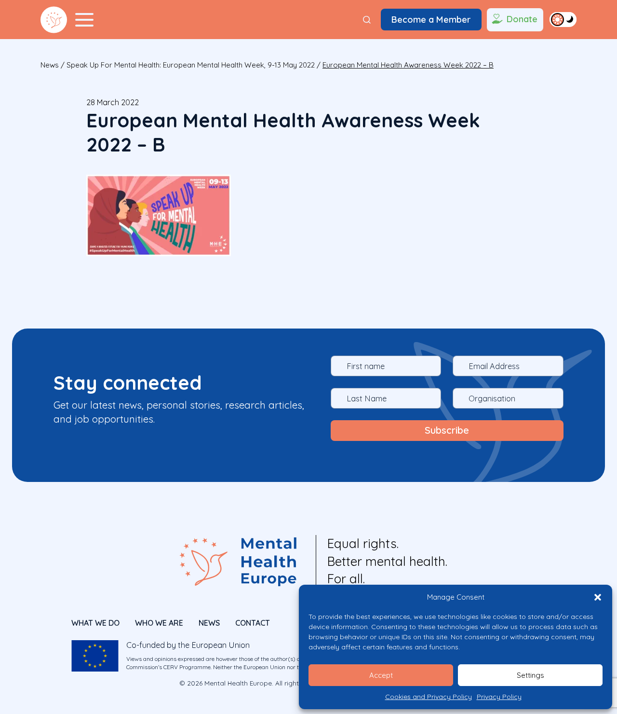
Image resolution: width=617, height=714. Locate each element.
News (49, 64)
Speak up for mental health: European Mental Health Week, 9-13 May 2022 (191, 64)
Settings (530, 675)
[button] (598, 597)
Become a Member (430, 19)
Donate (522, 19)
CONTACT (252, 623)
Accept (381, 675)
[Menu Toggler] (84, 19)
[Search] (367, 19)
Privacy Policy (499, 696)
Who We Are (159, 623)
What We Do (95, 623)
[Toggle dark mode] (563, 19)
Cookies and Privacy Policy (428, 696)
